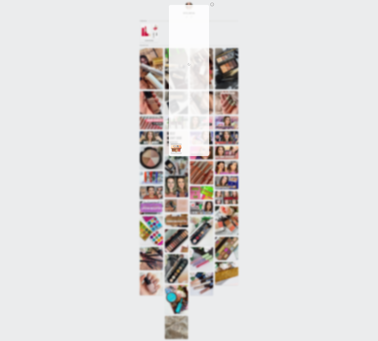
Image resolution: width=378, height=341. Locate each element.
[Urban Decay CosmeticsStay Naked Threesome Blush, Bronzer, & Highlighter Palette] (176, 148)
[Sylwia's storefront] (212, 4)
